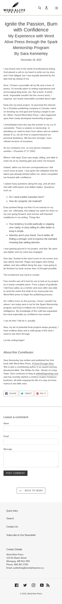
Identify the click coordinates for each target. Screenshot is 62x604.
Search (10, 518)
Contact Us (12, 526)
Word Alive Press (34, 594)
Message (7, 449)
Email (6, 436)
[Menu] (56, 7)
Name (6, 423)
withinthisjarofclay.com (47, 373)
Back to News (33, 490)
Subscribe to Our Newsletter (21, 535)
